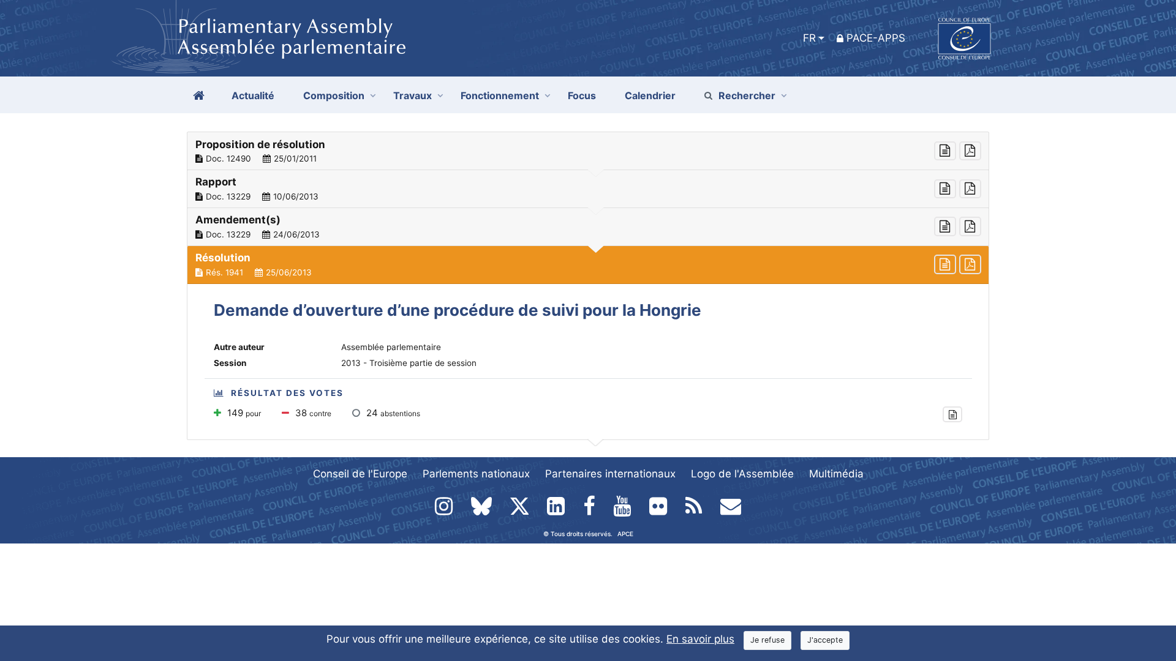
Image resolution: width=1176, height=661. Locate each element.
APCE (625, 533)
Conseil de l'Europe (360, 474)
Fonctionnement (500, 95)
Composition (333, 95)
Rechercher (746, 95)
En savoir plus (700, 639)
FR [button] (809, 38)
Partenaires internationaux (610, 474)
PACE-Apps (875, 38)
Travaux (412, 95)
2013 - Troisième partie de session (409, 363)
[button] (588, 151)
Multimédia (836, 474)
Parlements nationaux (476, 474)
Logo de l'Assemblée (742, 474)
